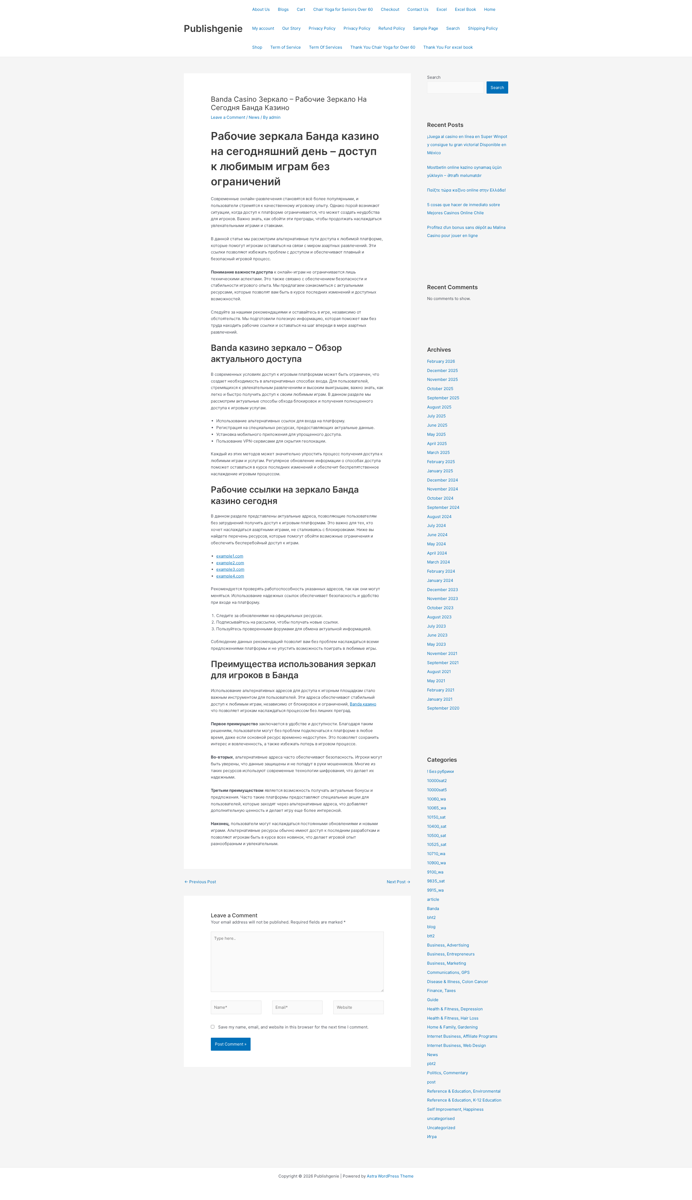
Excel (442, 9)
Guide (432, 999)
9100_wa (435, 872)
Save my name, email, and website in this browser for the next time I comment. (293, 1027)
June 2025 (437, 425)
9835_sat (436, 880)
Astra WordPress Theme (390, 1176)
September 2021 (443, 662)
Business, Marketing (446, 963)
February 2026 (441, 361)
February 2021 (440, 690)
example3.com (230, 569)
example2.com (230, 562)
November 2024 (442, 489)
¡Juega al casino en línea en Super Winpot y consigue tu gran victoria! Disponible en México (467, 144)
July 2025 (436, 415)
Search (453, 28)
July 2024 (436, 525)
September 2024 (443, 507)
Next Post (398, 881)
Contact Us (417, 9)
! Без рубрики (440, 771)
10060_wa (436, 799)
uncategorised (441, 1118)
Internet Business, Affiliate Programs (462, 1036)
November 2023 (442, 598)
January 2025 (440, 470)
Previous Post (200, 881)
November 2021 (442, 653)
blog (431, 926)
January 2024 (440, 580)
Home (489, 9)
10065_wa (436, 807)
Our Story (291, 28)
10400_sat (436, 826)
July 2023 (436, 626)
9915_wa (435, 890)
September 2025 (443, 397)
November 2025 (442, 379)
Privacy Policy (322, 28)
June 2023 (437, 635)
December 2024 (442, 480)
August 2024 (439, 516)
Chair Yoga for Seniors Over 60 (343, 9)
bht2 (431, 917)
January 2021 (440, 699)
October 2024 (440, 498)
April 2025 (437, 443)
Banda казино (363, 704)
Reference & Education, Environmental (464, 1091)
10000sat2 (437, 780)
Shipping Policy (483, 28)
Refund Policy (391, 28)
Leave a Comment (228, 117)
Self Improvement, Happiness (455, 1109)
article (433, 899)
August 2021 (439, 671)
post (431, 1081)
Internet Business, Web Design (456, 1045)
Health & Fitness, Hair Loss (452, 1018)
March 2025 (438, 452)
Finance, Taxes (441, 990)
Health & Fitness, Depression (455, 1008)
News (254, 117)
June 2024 (437, 534)
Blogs (283, 9)
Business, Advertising (448, 945)
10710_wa (436, 853)
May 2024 (436, 543)
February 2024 (441, 571)
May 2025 (436, 434)
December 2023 (442, 589)
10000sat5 (437, 789)
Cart (301, 9)
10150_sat (436, 817)
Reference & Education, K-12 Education (464, 1100)
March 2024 (438, 562)
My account (263, 28)
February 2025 (441, 461)
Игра (432, 1136)
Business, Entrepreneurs (451, 954)
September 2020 (443, 708)
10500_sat (436, 835)
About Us (261, 9)
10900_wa (436, 862)
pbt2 (431, 1063)
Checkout (390, 9)
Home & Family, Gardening (452, 1027)
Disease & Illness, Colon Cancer (457, 981)
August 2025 (439, 407)
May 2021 (436, 680)
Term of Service (285, 47)
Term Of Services (325, 47)
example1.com (229, 556)
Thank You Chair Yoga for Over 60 (382, 47)
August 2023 (439, 616)
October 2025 (440, 388)
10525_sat (436, 844)
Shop (257, 47)
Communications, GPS (448, 972)
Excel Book (465, 9)
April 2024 (437, 553)
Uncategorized (441, 1127)
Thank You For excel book (448, 47)
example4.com (230, 576)
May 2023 (436, 644)
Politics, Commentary (447, 1072)
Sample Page (425, 28)
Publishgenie (213, 28)
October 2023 (440, 607)
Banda (433, 908)
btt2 (431, 935)
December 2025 (442, 370)
